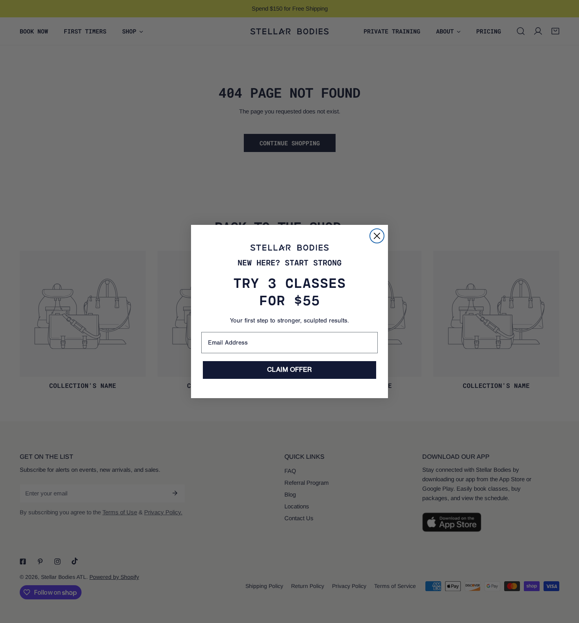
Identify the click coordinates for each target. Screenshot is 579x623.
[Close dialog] (377, 236)
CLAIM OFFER (289, 369)
